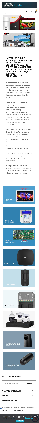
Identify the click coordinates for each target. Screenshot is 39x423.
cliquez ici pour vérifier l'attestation (13, 410)
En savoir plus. (29, 418)
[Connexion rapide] (31, 12)
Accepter (20, 420)
